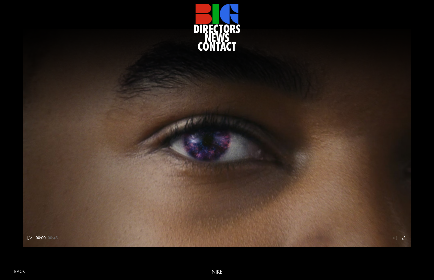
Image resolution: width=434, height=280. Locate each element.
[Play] (30, 238)
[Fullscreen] (404, 237)
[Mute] (396, 238)
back (19, 272)
